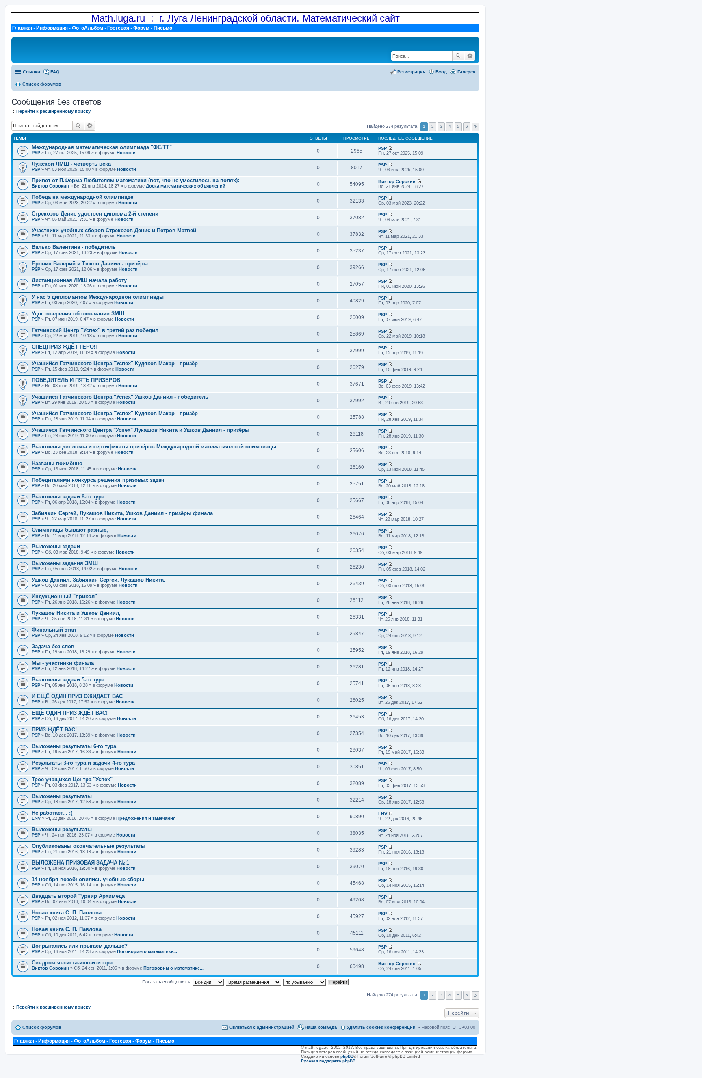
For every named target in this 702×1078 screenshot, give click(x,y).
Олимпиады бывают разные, (70, 530)
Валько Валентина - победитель (74, 247)
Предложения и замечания (146, 818)
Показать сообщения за (167, 981)
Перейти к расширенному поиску (53, 111)
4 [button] (449, 126)
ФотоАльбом (87, 28)
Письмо (163, 28)
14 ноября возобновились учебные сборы (88, 879)
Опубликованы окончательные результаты (88, 846)
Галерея (466, 71)
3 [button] (441, 126)
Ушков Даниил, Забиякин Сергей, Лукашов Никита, (98, 580)
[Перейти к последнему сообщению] (390, 148)
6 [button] (467, 126)
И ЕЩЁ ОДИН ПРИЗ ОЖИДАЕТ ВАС (77, 696)
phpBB (346, 1056)
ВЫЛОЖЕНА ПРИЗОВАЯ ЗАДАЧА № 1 (80, 863)
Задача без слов (53, 646)
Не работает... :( (52, 813)
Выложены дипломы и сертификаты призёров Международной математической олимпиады (154, 447)
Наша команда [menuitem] (321, 1027)
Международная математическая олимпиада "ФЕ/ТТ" (102, 147)
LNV (36, 818)
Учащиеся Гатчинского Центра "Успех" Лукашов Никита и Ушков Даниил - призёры (140, 430)
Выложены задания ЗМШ (65, 563)
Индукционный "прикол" (64, 596)
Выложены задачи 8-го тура (68, 497)
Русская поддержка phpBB (328, 1061)
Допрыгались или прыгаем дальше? (80, 946)
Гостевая (118, 28)
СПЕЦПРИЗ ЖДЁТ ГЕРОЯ (65, 347)
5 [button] (458, 126)
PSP (36, 152)
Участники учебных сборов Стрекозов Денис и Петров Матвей (114, 230)
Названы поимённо (57, 463)
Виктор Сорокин (50, 185)
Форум (141, 28)
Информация (52, 28)
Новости (126, 152)
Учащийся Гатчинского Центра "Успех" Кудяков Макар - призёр (115, 363)
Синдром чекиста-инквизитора (72, 962)
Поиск (458, 56)
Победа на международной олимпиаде (82, 197)
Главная (22, 28)
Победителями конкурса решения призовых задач (98, 480)
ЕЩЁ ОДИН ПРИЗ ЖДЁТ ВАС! (70, 713)
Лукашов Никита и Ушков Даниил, (76, 613)
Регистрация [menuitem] (411, 71)
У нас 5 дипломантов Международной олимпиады (98, 297)
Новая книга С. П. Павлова (67, 913)
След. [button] (475, 127)
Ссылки (31, 71)
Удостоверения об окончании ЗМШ (78, 313)
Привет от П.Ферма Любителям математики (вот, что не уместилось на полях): (135, 180)
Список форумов (41, 1027)
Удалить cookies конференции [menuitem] (381, 1027)
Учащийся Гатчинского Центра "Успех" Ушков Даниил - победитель (120, 397)
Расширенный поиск (469, 56)
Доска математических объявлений (185, 185)
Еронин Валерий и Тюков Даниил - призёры (90, 264)
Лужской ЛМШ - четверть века (71, 164)
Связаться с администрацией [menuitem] (262, 1027)
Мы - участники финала (63, 663)
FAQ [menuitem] (55, 71)
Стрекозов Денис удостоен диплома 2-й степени (95, 214)
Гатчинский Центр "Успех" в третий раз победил (95, 330)
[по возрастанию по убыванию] (305, 981)
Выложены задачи (56, 546)
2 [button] (432, 126)
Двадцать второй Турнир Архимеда (78, 896)
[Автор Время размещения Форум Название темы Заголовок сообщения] (254, 981)
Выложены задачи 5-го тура (68, 680)
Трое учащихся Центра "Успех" (72, 779)
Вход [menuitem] (441, 71)
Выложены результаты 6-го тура (74, 746)
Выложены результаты (62, 796)
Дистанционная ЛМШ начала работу (79, 280)
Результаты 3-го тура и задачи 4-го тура (83, 763)
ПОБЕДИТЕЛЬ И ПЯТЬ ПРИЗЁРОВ (76, 380)
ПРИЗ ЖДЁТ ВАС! (54, 730)
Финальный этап (54, 630)
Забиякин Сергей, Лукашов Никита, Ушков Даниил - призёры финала (122, 513)
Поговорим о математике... (147, 951)
